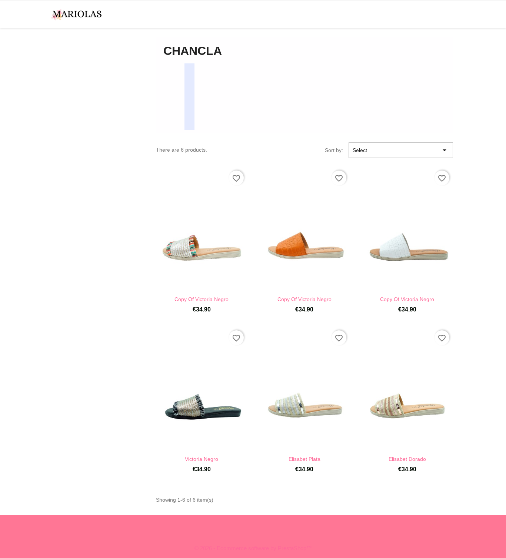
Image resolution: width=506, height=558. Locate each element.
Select (401, 150)
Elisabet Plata (304, 459)
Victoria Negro (201, 459)
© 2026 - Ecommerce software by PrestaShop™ (253, 548)
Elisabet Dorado (407, 459)
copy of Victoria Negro (201, 299)
